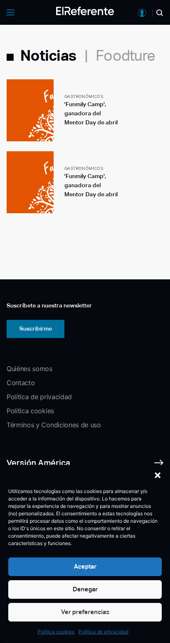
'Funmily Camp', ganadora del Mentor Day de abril (91, 113)
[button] (157, 475)
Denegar (85, 589)
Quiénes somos (29, 368)
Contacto (21, 383)
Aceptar (85, 566)
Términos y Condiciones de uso (54, 425)
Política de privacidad (103, 632)
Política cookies (56, 632)
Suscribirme (35, 328)
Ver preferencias (85, 611)
